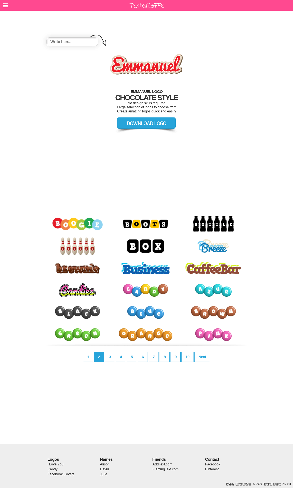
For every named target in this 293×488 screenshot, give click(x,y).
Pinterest (212, 469)
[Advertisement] (147, 21)
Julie (103, 474)
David (104, 469)
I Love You (55, 464)
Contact (212, 459)
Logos (53, 459)
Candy (52, 469)
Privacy (230, 483)
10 (187, 357)
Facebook (212, 464)
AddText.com (162, 464)
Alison (105, 464)
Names (106, 459)
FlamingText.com (165, 469)
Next (202, 357)
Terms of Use (243, 483)
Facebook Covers (60, 474)
